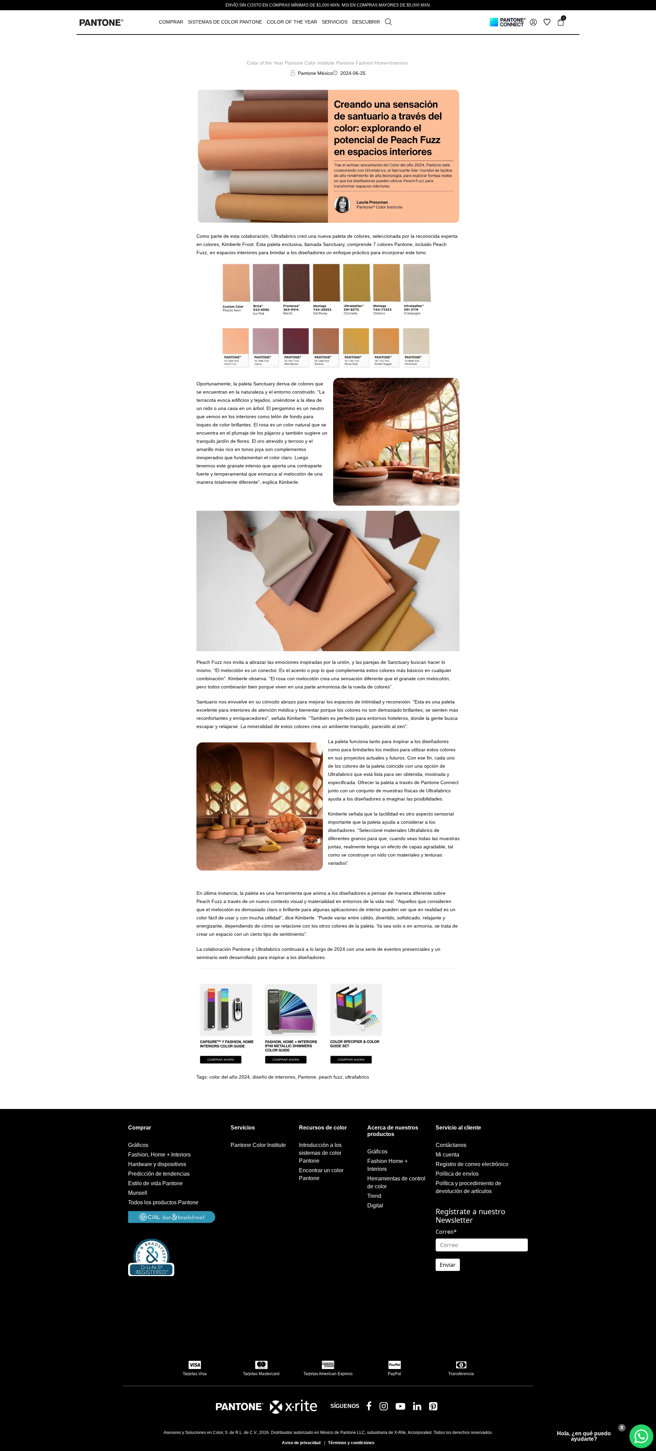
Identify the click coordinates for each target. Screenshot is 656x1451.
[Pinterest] (434, 1408)
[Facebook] (370, 1407)
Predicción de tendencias (159, 1174)
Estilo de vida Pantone (155, 1183)
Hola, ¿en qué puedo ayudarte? (584, 1436)
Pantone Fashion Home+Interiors (372, 63)
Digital (375, 1205)
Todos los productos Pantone (163, 1202)
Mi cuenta (447, 1155)
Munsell (137, 1193)
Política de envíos (457, 1174)
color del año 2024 (229, 1077)
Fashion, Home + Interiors (159, 1155)
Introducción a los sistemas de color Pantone (320, 1153)
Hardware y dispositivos (157, 1164)
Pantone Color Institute (309, 63)
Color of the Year (265, 63)
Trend (374, 1196)
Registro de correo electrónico (472, 1164)
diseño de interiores (273, 1077)
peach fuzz (330, 1077)
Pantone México (315, 73)
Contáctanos (451, 1145)
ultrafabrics (357, 1077)
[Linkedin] (418, 1408)
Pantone (307, 1077)
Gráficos (138, 1145)
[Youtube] (402, 1408)
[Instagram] (385, 1408)
